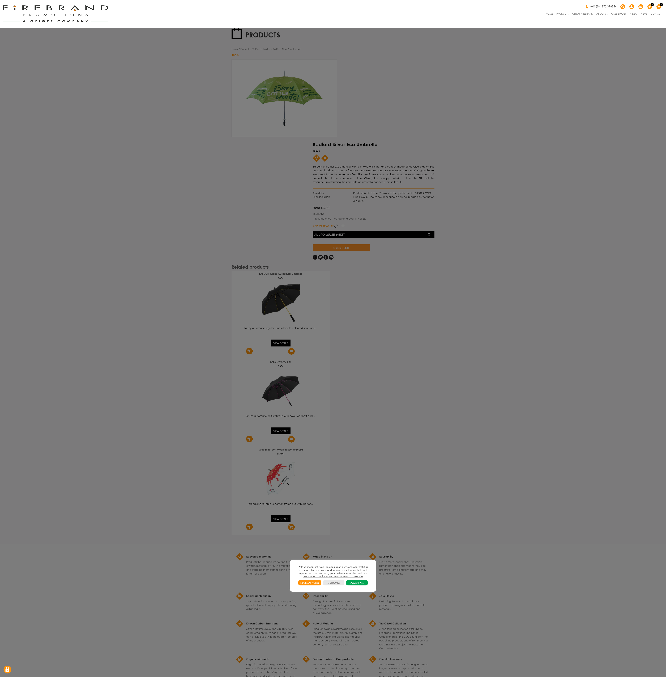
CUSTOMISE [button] (334, 582)
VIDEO (633, 13)
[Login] (632, 6)
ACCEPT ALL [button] (357, 582)
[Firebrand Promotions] (55, 14)
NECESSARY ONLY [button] (309, 582)
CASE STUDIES (618, 13)
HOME (549, 13)
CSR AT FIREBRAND (582, 13)
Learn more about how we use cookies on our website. (333, 576)
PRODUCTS (562, 13)
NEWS (644, 13)
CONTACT (656, 13)
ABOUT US (602, 13)
